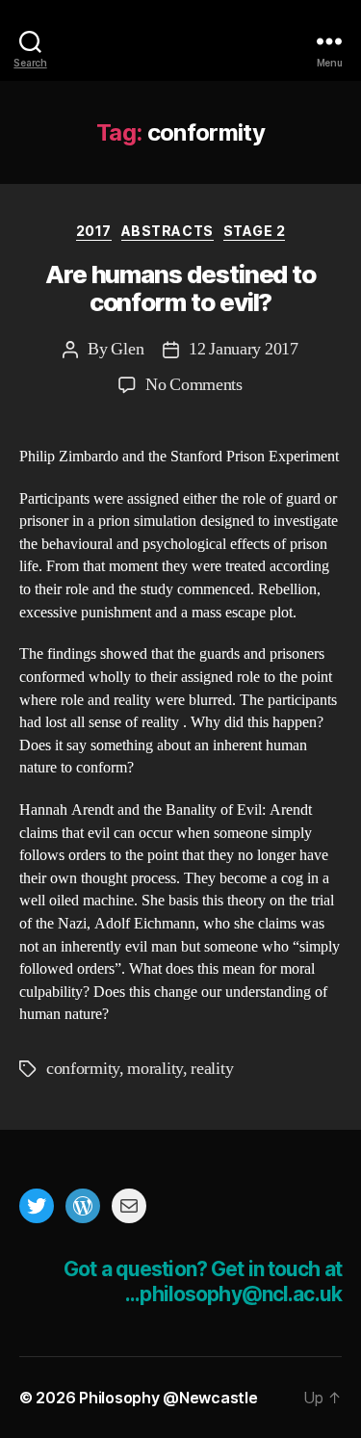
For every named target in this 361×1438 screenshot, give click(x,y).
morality (155, 1069)
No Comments (194, 385)
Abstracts (167, 230)
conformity (82, 1069)
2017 (94, 230)
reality (212, 1069)
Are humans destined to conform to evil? (180, 288)
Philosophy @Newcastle (181, 41)
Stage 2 (254, 230)
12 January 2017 (243, 349)
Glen (127, 349)
